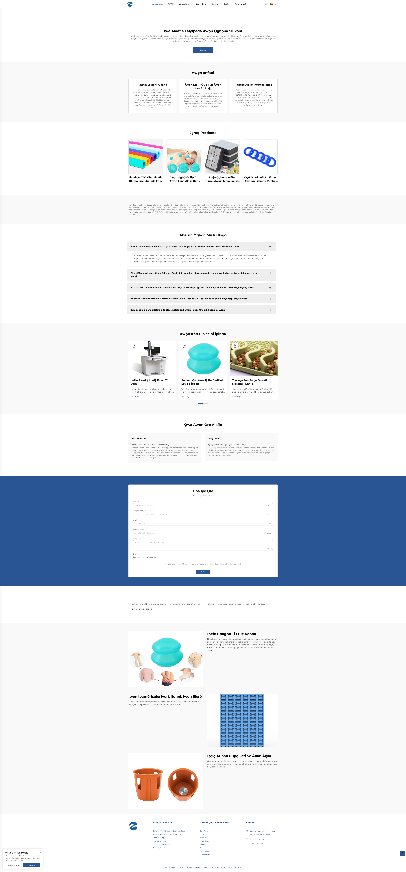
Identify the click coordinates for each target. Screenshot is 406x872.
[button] (200, 403)
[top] (402, 853)
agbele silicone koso (255, 604)
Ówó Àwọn (157, 4)
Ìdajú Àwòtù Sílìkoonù (161, 844)
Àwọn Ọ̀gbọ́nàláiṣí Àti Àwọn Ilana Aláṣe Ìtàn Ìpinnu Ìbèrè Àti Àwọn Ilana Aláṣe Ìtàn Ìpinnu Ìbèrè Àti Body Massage (184, 179)
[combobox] (138, 514)
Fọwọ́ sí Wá (240, 4)
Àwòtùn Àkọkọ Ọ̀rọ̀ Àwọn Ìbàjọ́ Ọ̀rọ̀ (167, 834)
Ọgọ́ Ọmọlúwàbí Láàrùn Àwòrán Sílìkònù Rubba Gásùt (260, 179)
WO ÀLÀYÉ (145, 157)
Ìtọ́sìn (226, 4)
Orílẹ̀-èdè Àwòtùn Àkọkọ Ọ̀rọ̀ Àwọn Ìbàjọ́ (169, 831)
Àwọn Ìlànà (184, 4)
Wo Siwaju (135, 397)
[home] (130, 4)
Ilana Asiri (236, 868)
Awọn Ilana (201, 4)
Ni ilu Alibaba (205, 855)
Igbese (215, 4)
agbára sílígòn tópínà (142, 609)
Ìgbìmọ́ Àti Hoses (159, 841)
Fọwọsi (203, 572)
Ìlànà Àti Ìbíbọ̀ (158, 838)
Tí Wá (171, 4)
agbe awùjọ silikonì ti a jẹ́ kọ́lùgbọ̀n (149, 604)
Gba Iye (203, 50)
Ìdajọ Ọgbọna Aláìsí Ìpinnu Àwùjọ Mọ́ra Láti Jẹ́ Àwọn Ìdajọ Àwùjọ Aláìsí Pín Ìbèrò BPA (222, 179)
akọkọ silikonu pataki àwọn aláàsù (224, 604)
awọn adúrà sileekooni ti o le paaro (187, 604)
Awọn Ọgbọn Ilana (160, 848)
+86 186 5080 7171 (257, 839)
